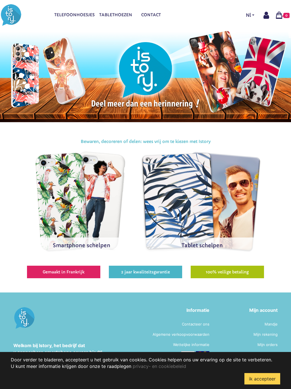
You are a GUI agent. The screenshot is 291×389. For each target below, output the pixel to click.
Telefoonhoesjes (74, 14)
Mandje (271, 324)
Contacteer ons (195, 324)
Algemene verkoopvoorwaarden (181, 334)
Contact (151, 14)
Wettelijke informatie (191, 344)
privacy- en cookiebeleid (159, 366)
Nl (248, 15)
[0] (279, 15)
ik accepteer (262, 379)
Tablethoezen (115, 14)
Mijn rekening (265, 334)
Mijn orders (267, 344)
